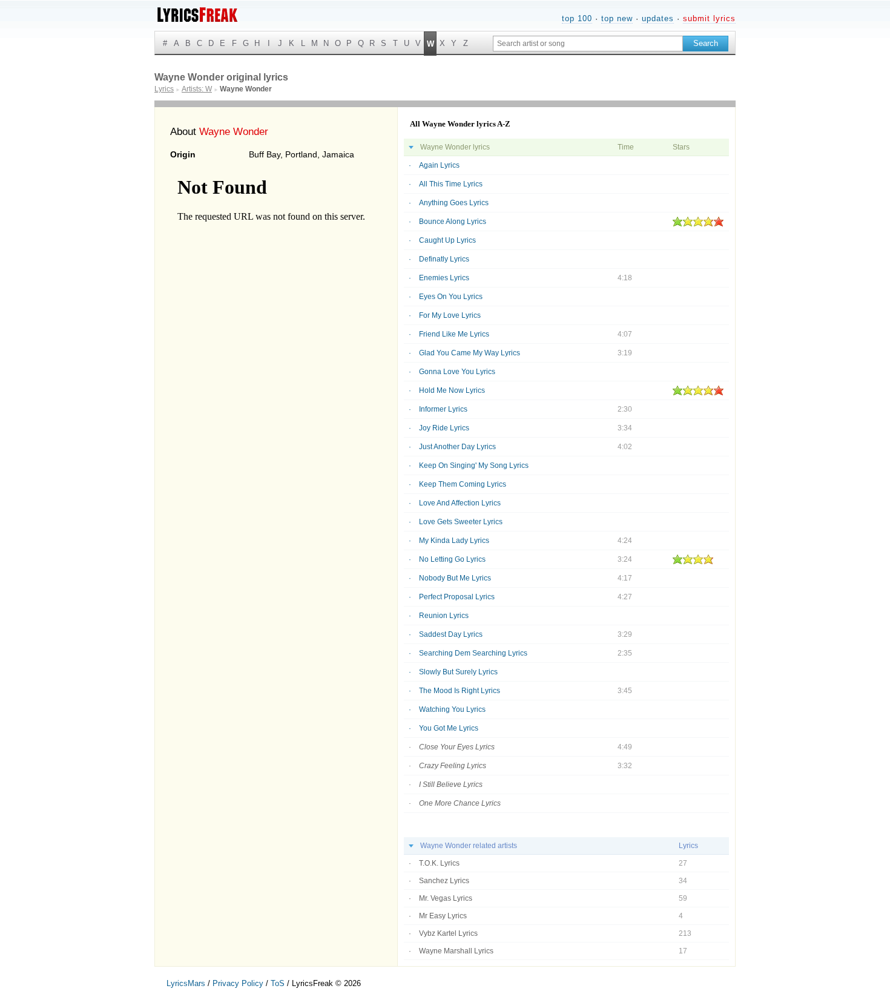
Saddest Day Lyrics (451, 634)
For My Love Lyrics (450, 315)
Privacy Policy (238, 983)
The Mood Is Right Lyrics (459, 690)
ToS (278, 983)
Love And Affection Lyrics (460, 503)
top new (617, 18)
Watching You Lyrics (452, 709)
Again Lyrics (439, 165)
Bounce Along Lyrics (452, 221)
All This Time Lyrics (451, 184)
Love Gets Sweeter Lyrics (461, 522)
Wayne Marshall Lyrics (456, 951)
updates (658, 18)
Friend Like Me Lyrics (454, 334)
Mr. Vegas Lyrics (445, 898)
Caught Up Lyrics (447, 240)
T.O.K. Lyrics (439, 863)
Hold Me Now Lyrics (452, 390)
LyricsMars (185, 983)
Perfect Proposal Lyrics (457, 597)
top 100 (577, 18)
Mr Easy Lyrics (443, 916)
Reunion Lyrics (444, 615)
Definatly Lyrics (444, 259)
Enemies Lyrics (444, 278)
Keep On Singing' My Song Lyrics (474, 465)
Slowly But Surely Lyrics (458, 672)
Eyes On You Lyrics (451, 296)
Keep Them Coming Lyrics (462, 484)
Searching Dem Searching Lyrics (473, 653)
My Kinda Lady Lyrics (454, 540)
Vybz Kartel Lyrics (448, 933)
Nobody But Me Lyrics (455, 578)
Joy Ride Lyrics (444, 428)
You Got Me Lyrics (448, 728)
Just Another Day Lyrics (457, 446)
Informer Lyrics (443, 409)
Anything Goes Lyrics (454, 203)
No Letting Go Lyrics (452, 559)
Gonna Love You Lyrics (457, 371)
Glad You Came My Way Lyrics (469, 353)
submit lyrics (709, 18)
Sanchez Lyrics (444, 881)
